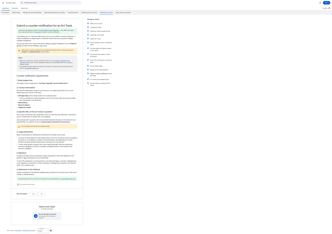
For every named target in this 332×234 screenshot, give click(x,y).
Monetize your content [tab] (106, 12)
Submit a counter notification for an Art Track (101, 74)
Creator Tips (24, 8)
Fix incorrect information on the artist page (101, 61)
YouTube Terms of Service (29, 230)
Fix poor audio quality (96, 66)
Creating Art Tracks (95, 27)
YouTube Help (10, 3)
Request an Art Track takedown (99, 70)
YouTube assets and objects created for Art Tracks (100, 49)
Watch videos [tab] (16, 12)
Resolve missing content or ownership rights (101, 43)
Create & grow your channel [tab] (89, 12)
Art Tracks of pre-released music (99, 79)
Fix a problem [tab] (5, 12)
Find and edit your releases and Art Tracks (100, 84)
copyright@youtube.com (31, 68)
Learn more (43, 46)
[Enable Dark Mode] (51, 230)
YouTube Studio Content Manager (49, 30)
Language (41, 228)
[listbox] (43, 230)
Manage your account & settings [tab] (32, 12)
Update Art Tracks (95, 39)
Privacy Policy (18, 230)
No (41, 194)
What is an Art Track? (96, 23)
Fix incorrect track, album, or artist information (100, 55)
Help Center (5, 8)
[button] (3, 3)
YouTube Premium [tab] (73, 12)
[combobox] (53, 3)
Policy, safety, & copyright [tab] (123, 12)
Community (15, 8)
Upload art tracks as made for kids (100, 31)
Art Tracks (70, 30)
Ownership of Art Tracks (97, 35)
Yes (33, 194)
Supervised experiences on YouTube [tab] (54, 12)
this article (37, 32)
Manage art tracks (93, 19)
